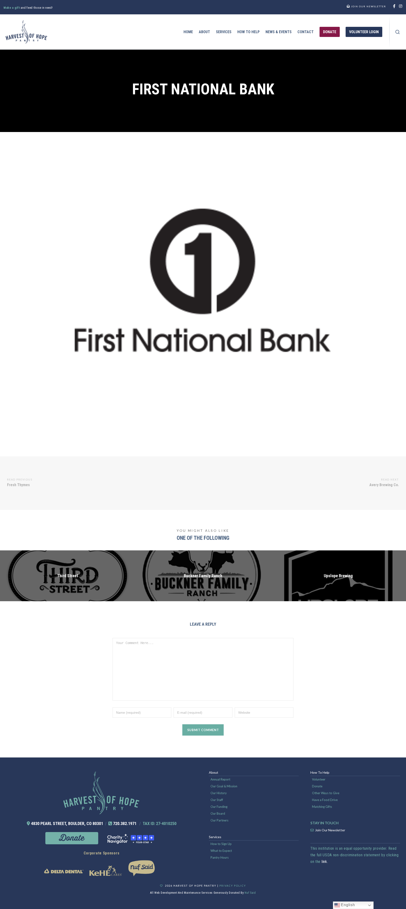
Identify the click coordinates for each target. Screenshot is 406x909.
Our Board (218, 813)
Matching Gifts (322, 807)
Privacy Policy (232, 885)
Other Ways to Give (325, 793)
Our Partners (219, 820)
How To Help (319, 772)
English (347, 905)
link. (325, 861)
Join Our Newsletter (330, 830)
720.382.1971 (125, 823)
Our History (219, 793)
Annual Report (220, 779)
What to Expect (221, 851)
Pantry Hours (220, 857)
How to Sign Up (221, 844)
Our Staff (217, 800)
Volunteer (318, 779)
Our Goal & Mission (224, 786)
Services (215, 837)
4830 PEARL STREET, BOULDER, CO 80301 (67, 823)
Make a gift (12, 7)
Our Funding (219, 807)
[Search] (397, 32)
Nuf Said (250, 892)
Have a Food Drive (325, 800)
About (213, 772)
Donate (317, 786)
